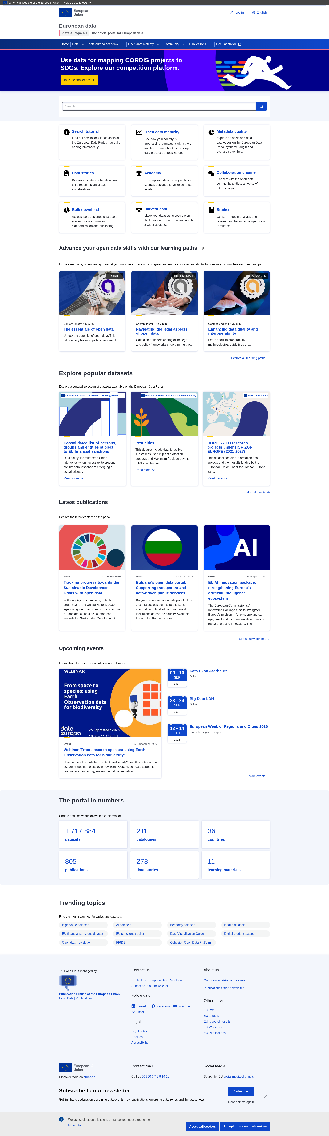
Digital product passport (240, 933)
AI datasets (123, 925)
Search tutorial (85, 131)
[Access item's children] (83, 44)
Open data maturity (141, 44)
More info (74, 1125)
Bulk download (85, 210)
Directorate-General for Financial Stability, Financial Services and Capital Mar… (94, 395)
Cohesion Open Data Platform (190, 942)
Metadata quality (232, 131)
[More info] (202, 246)
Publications (197, 44)
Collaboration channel (237, 172)
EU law (209, 1010)
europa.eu (90, 1077)
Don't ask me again (241, 1102)
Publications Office (258, 395)
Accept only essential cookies (245, 1126)
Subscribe (241, 1091)
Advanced (259, 275)
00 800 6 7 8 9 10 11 (155, 1076)
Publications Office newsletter (224, 988)
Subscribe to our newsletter (149, 986)
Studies (223, 210)
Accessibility (139, 1042)
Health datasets (234, 925)
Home (65, 44)
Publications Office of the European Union (89, 994)
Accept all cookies (202, 1126)
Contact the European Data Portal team (157, 980)
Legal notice (139, 1031)
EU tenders (211, 1015)
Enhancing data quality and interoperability (233, 331)
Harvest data (155, 209)
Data (75, 44)
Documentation (226, 44)
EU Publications (215, 1033)
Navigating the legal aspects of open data (161, 331)
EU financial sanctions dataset (82, 933)
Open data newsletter (76, 942)
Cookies (137, 1037)
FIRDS (120, 942)
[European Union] (74, 12)
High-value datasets (75, 925)
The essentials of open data (89, 329)
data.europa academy (103, 44)
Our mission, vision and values (224, 980)
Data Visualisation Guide (187, 933)
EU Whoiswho (213, 1027)
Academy (152, 173)
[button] (259, 12)
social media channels (239, 1076)
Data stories (83, 173)
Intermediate (184, 275)
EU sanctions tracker (130, 933)
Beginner (114, 275)
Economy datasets (182, 925)
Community (171, 44)
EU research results (217, 1021)
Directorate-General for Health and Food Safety (170, 395)
